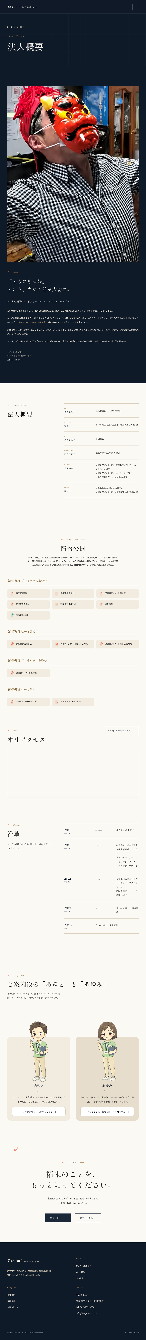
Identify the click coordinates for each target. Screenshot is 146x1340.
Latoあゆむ (80, 1278)
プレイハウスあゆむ (83, 1266)
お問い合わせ (87, 1217)
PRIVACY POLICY (132, 1333)
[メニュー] (135, 7)
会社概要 (11, 1295)
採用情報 (11, 1301)
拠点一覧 (54, 1217)
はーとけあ (80, 1272)
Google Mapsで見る (119, 730)
